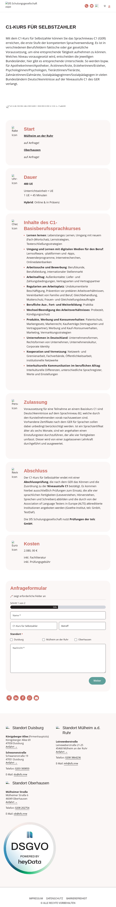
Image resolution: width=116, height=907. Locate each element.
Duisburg (19, 639)
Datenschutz (54, 898)
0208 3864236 (73, 757)
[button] (9, 698)
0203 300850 (22, 768)
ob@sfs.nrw (20, 813)
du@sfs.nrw (20, 774)
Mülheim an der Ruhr (57, 639)
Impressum (36, 898)
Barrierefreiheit (76, 898)
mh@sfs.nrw (71, 763)
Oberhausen (84, 639)
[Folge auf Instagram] (62, 893)
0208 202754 (22, 807)
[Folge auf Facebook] (58, 893)
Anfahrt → (11, 746)
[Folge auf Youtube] (53, 893)
